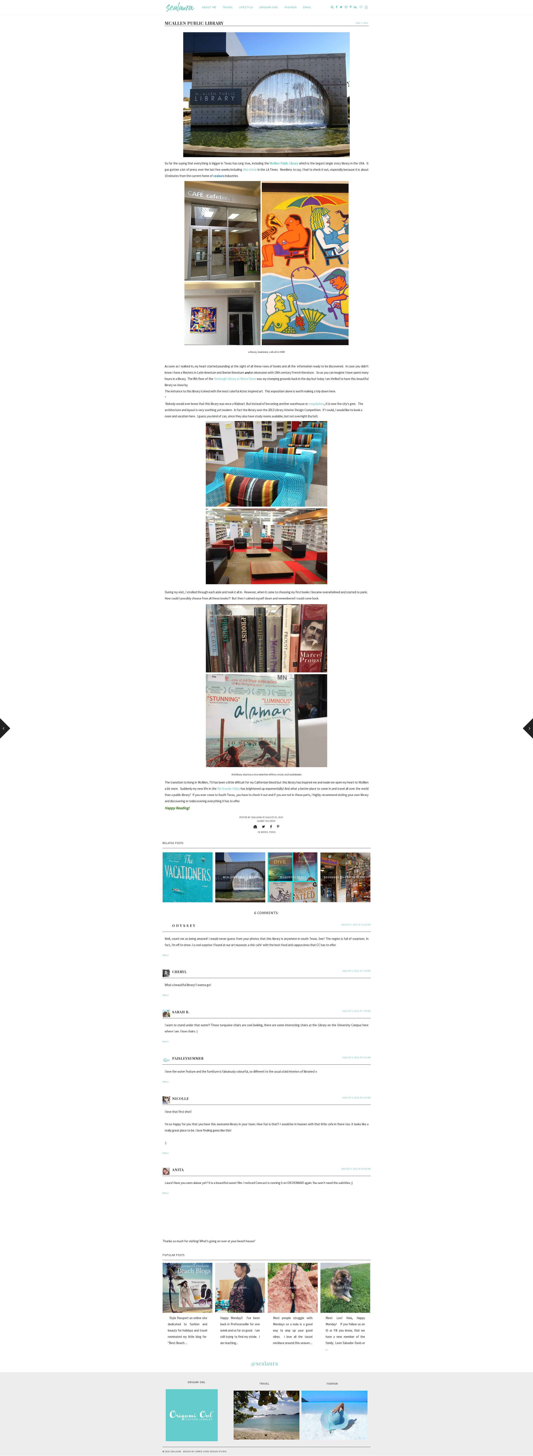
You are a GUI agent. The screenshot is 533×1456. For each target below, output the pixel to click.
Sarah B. (180, 1012)
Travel (228, 7)
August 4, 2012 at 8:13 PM (356, 1097)
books (264, 832)
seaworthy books (293, 877)
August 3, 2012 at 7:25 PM (356, 1011)
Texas (272, 832)
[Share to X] (263, 826)
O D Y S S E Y (183, 925)
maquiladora (316, 404)
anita (178, 1170)
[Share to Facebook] (271, 826)
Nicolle (180, 1098)
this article (250, 170)
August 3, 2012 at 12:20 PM (356, 924)
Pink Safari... (240, 1287)
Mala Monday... (292, 1287)
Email (307, 7)
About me (209, 7)
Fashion (291, 7)
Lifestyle (246, 7)
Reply (166, 955)
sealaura (176, 1451)
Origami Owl (268, 7)
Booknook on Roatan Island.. (345, 877)
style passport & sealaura (187, 1287)
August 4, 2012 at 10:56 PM (356, 1169)
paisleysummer (188, 1058)
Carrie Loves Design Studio (211, 1451)
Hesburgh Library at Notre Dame (235, 379)
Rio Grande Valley (228, 789)
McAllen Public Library (240, 877)
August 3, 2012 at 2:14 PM (356, 971)
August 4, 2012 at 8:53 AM (356, 1057)
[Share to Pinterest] (278, 826)
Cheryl (179, 972)
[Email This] (255, 826)
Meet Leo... (345, 1287)
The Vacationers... (187, 877)
